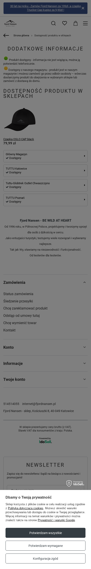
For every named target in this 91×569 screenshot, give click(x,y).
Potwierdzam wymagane (45, 546)
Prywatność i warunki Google (56, 520)
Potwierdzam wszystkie (45, 533)
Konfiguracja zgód (45, 558)
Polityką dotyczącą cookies (25, 508)
